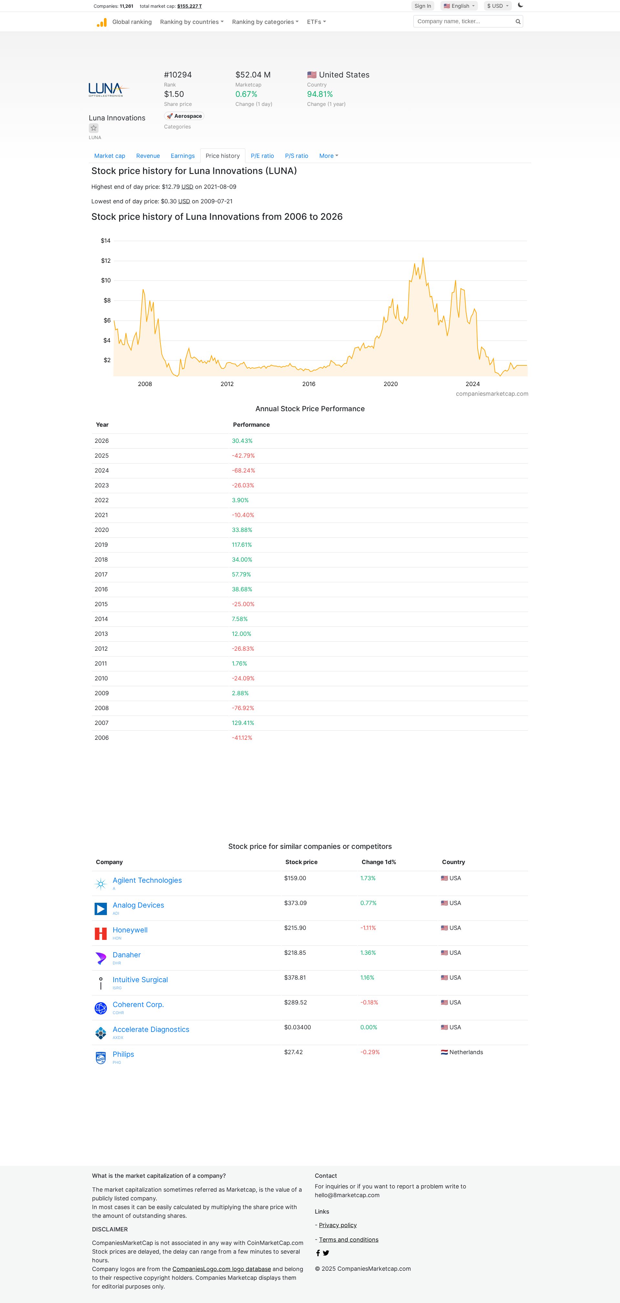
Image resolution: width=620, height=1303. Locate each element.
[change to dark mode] (520, 6)
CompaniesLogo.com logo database (221, 1269)
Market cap (109, 155)
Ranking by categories (263, 21)
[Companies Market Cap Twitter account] (326, 1254)
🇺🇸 (456, 6)
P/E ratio (262, 155)
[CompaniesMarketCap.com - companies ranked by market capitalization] (102, 22)
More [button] (326, 155)
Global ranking (132, 21)
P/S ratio (296, 155)
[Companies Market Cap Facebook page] (318, 1254)
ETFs (314, 21)
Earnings (183, 155)
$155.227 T (189, 6)
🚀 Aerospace (184, 116)
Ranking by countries (189, 21)
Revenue (148, 155)
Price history (223, 155)
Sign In (423, 6)
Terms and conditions (348, 1239)
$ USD (496, 6)
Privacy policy (338, 1225)
